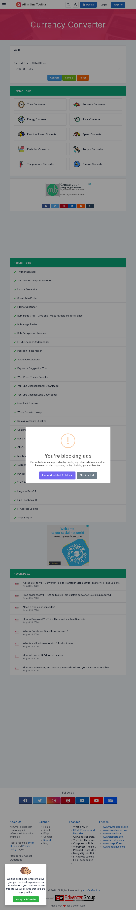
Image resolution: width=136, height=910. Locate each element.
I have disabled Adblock (57, 475)
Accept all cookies (25, 899)
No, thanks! (87, 475)
